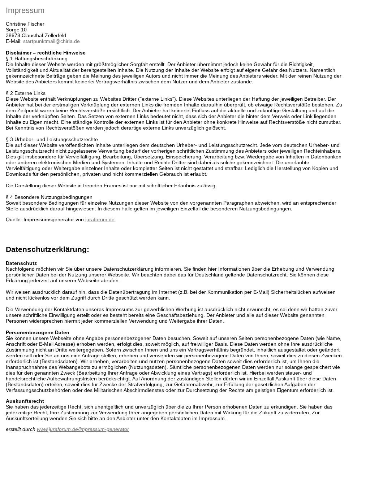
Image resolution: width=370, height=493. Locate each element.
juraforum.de (100, 219)
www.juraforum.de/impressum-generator (83, 429)
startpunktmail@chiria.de (51, 41)
